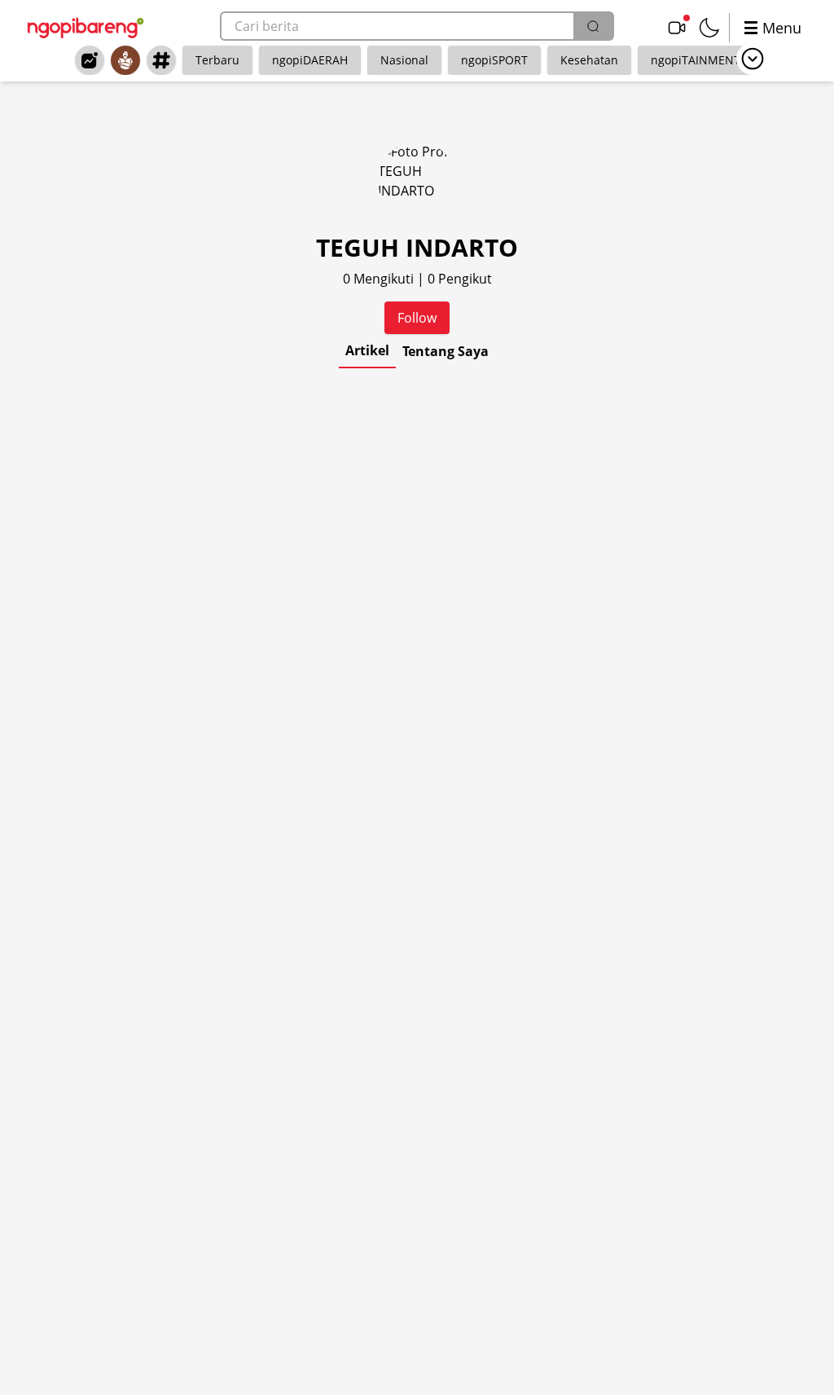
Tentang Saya (445, 351)
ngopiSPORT (494, 60)
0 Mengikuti (380, 279)
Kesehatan (589, 60)
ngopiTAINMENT (695, 60)
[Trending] (89, 60)
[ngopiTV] (677, 28)
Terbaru (217, 60)
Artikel (367, 350)
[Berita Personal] (125, 60)
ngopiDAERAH (310, 60)
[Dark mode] (709, 28)
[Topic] (161, 60)
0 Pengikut (460, 279)
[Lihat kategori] (752, 58)
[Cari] (592, 26)
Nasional (404, 60)
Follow (417, 318)
